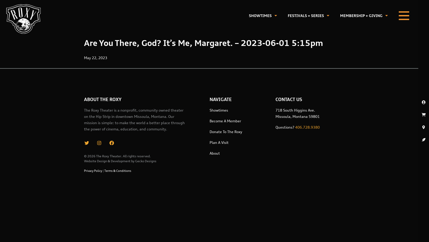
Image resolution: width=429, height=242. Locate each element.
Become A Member (225, 121)
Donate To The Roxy (226, 132)
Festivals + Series (306, 15)
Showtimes (260, 15)
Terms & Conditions (117, 171)
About (215, 153)
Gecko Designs (145, 161)
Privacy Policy (93, 171)
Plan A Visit (219, 142)
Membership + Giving (361, 15)
